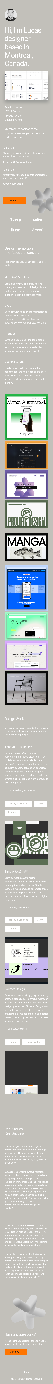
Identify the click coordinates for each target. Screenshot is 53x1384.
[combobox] (26, 1372)
